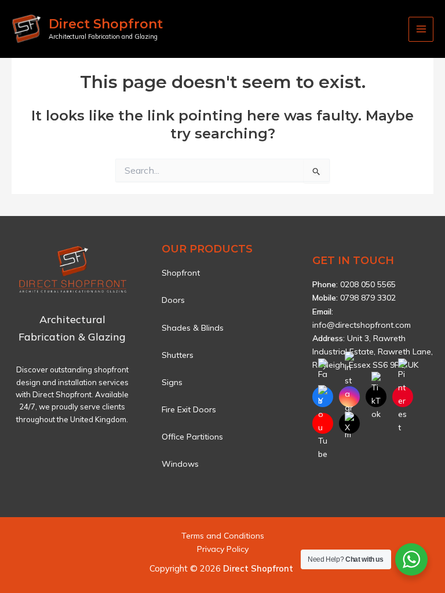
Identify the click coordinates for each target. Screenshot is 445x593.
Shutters (178, 355)
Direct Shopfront (106, 24)
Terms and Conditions (222, 535)
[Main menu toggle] (420, 29)
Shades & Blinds (193, 328)
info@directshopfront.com (361, 325)
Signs (172, 382)
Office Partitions (192, 436)
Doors (173, 300)
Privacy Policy (223, 549)
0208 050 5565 (368, 284)
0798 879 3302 (368, 297)
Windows (180, 464)
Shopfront (181, 273)
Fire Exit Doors (189, 409)
